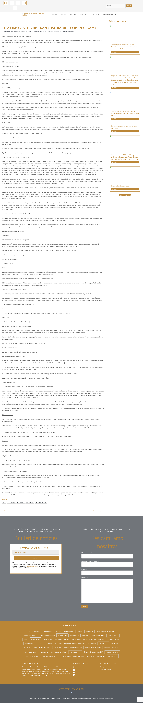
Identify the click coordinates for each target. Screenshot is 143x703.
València (90, 656)
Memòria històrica (42, 647)
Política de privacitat (105, 669)
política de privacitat (32, 566)
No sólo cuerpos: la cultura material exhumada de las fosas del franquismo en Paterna (125, 113)
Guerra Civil (41, 31)
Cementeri (62, 635)
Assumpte (84, 569)
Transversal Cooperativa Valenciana (102, 698)
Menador (57, 647)
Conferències (74, 635)
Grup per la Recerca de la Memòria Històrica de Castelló (88, 639)
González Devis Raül (62, 639)
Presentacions (75, 652)
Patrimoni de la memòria (111, 647)
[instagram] (74, 667)
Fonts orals (17, 31)
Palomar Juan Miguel (93, 647)
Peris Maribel (30, 652)
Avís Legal (102, 667)
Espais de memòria (98, 635)
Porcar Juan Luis (58, 652)
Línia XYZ (114, 643)
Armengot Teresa (34, 631)
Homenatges (29, 643)
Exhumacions (113, 635)
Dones (85, 635)
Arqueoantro (47, 631)
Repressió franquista (93, 652)
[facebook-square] (74, 670)
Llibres (103, 643)
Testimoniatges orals (50, 31)
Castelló (89, 631)
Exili (26, 639)
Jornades (52, 643)
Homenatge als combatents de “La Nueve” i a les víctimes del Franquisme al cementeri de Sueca (124, 47)
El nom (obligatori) (86, 553)
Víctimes (112, 656)
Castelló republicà (30, 635)
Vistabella (101, 656)
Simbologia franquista (32, 656)
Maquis (27, 647)
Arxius (58, 631)
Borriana (79, 631)
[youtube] (74, 673)
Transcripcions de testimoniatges (65, 31)
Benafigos (28, 31)
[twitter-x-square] (74, 676)
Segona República (113, 652)
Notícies (23, 31)
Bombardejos (68, 631)
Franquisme (35, 31)
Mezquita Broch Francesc (73, 647)
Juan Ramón (91, 643)
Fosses (35, 639)
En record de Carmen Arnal (120, 186)
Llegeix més (114, 52)
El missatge (84, 577)
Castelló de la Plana (105, 631)
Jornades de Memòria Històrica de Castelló (71, 643)
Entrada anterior (8, 511)
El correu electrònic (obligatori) (90, 561)
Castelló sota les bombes (47, 635)
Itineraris (41, 643)
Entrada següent (99, 511)
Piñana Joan (43, 652)
